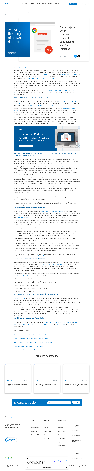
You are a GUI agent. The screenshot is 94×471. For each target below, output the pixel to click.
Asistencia (56, 3)
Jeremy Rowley (23, 67)
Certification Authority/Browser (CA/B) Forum (41, 78)
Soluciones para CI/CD (76, 435)
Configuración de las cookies (81, 466)
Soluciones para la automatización (76, 421)
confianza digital (20, 298)
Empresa (44, 3)
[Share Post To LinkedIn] (75, 56)
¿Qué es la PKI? (34, 431)
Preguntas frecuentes (63, 435)
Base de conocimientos (63, 420)
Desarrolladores (61, 431)
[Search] (79, 3)
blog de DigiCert (60, 324)
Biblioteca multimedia (35, 427)
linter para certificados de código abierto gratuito (43, 256)
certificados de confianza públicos (52, 211)
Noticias (32, 420)
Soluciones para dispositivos (75, 449)
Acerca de (46, 420)
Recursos (50, 3)
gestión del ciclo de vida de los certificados (52, 264)
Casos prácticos (47, 438)
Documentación (61, 424)
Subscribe (76, 402)
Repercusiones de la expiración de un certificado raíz (30, 346)
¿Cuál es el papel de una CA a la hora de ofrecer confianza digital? (34, 335)
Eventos (46, 427)
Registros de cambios (63, 442)
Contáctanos (73, 3)
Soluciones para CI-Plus (77, 458)
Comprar (38, 3)
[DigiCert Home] (8, 4)
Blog (31, 424)
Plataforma (24, 3)
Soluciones (31, 3)
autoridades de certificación (68, 74)
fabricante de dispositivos (61, 167)
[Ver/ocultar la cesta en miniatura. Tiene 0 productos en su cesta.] (85, 3)
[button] (11, 440)
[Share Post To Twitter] (78, 56)
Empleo (46, 424)
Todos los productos (62, 438)
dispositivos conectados (24, 217)
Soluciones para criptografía (75, 431)
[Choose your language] (82, 3)
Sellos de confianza (62, 445)
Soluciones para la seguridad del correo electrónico (76, 440)
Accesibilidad (72, 465)
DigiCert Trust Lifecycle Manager (23, 275)
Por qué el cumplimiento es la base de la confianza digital (31, 339)
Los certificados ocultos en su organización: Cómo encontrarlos (33, 342)
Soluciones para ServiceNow (75, 426)
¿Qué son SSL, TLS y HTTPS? (35, 435)
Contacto (46, 435)
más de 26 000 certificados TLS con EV (41, 105)
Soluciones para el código (77, 445)
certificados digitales (46, 74)
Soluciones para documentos (75, 454)
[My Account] (88, 3)
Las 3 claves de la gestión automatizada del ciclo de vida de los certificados (36, 350)
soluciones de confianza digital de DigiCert (33, 324)
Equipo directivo (47, 431)
